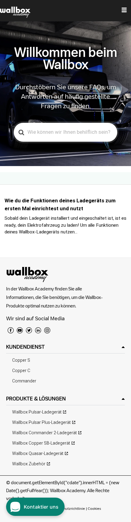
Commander (24, 381)
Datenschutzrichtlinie (67, 508)
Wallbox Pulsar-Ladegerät (37, 412)
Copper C (21, 371)
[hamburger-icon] (124, 10)
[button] (65, 347)
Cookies (94, 508)
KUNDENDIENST (25, 346)
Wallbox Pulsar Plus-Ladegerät (41, 422)
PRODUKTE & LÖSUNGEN (36, 398)
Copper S (21, 360)
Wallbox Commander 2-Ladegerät (44, 433)
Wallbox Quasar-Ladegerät (37, 453)
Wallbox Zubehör (28, 464)
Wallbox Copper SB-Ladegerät (41, 443)
